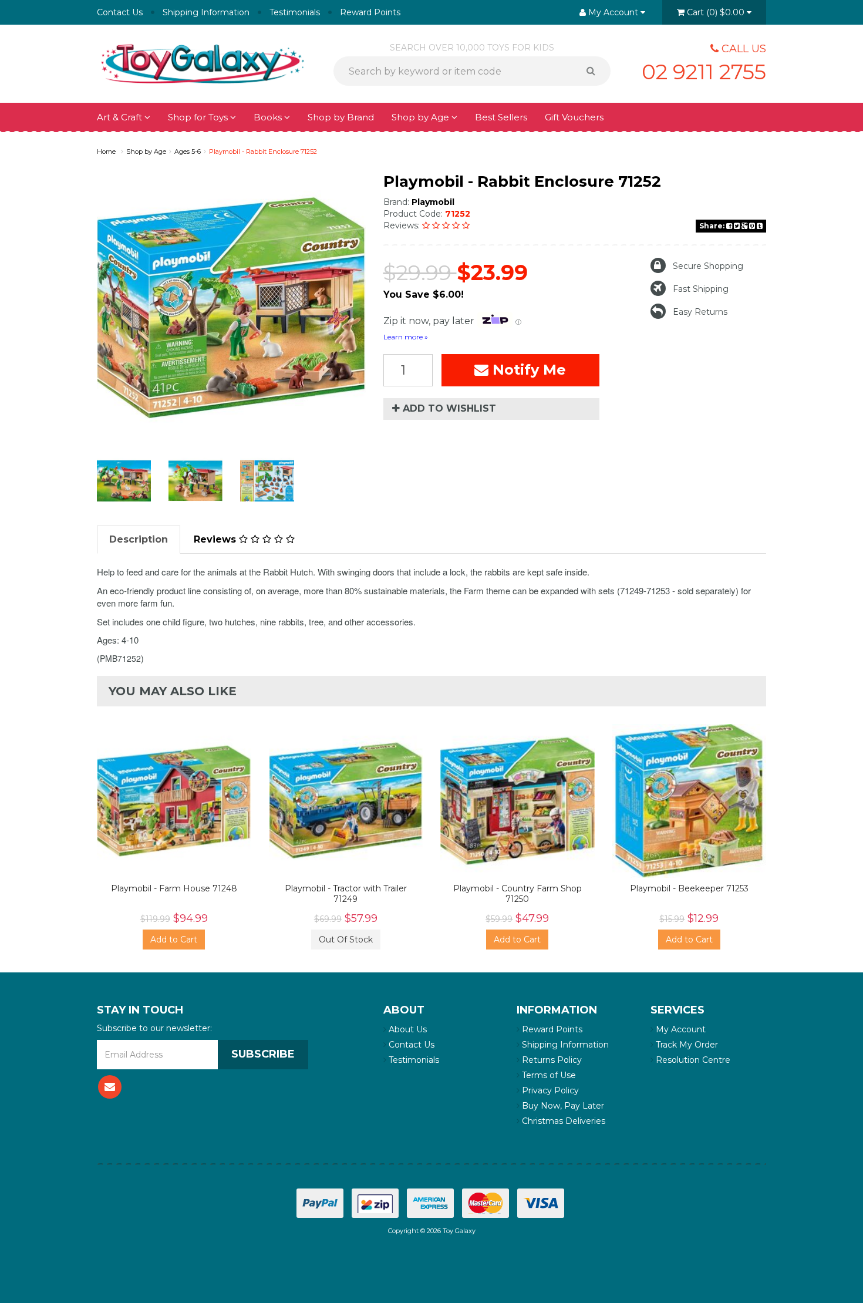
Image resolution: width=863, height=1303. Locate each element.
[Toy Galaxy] (202, 63)
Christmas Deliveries (562, 1121)
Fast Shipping (701, 289)
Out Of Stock (346, 939)
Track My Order (685, 1044)
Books (269, 117)
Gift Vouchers (574, 117)
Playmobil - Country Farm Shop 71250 (517, 893)
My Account (679, 1029)
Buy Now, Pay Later (562, 1105)
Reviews (216, 539)
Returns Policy (551, 1060)
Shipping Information (206, 12)
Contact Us (120, 12)
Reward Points (370, 12)
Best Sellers (501, 117)
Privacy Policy (549, 1090)
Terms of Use (548, 1075)
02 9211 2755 (704, 72)
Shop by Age (146, 151)
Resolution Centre (691, 1060)
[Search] (595, 71)
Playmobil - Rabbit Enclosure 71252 (263, 151)
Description (138, 539)
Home (106, 151)
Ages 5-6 (187, 151)
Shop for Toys (199, 117)
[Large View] (124, 481)
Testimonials (294, 12)
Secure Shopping (708, 266)
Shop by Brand (341, 117)
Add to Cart (173, 939)
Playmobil (433, 202)
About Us (406, 1029)
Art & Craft (120, 117)
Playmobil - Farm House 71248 (174, 888)
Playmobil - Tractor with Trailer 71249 (346, 893)
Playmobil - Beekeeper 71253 (689, 888)
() (715, 12)
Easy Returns (700, 312)
